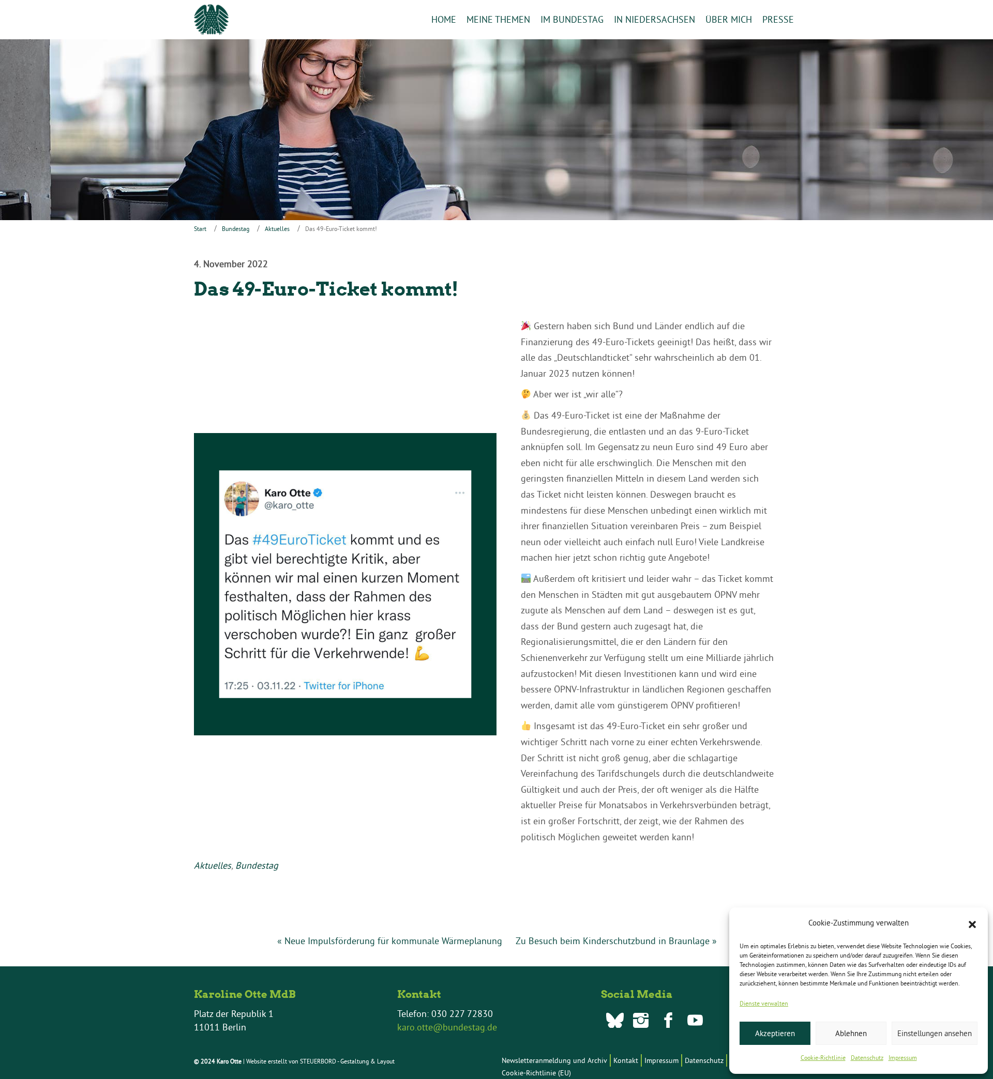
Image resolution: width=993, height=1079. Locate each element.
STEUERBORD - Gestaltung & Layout (347, 1061)
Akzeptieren (775, 1033)
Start (200, 229)
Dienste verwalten (764, 1003)
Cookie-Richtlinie (823, 1057)
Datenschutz (867, 1057)
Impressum (903, 1057)
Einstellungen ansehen (934, 1033)
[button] (972, 923)
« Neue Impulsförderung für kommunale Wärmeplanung (389, 941)
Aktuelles (277, 229)
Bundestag (235, 229)
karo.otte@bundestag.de (447, 1027)
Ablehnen (851, 1033)
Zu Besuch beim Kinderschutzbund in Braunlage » (616, 941)
